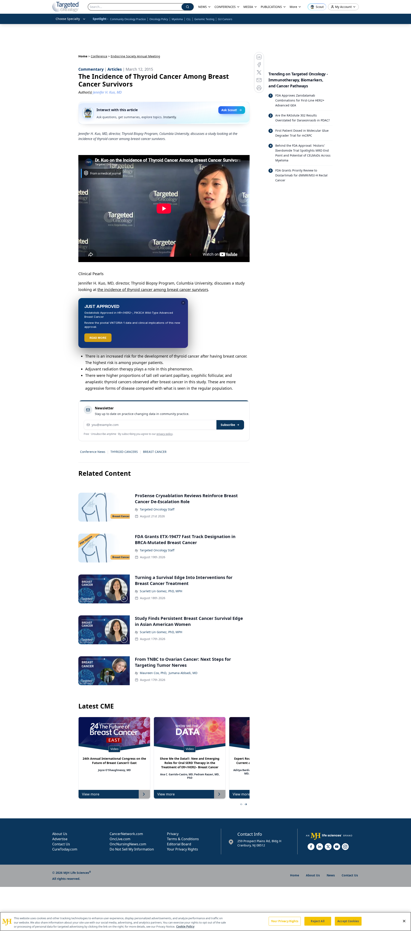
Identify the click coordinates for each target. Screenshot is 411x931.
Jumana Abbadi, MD (183, 673)
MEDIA (248, 7)
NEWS (202, 7)
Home (82, 56)
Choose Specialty (68, 19)
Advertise (59, 839)
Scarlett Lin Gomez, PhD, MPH (161, 591)
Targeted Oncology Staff (157, 509)
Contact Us (61, 844)
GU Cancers (225, 19)
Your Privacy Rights (182, 849)
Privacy (173, 833)
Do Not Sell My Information (132, 849)
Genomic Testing (204, 19)
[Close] (404, 921)
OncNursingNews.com (128, 844)
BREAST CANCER (155, 452)
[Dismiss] (183, 303)
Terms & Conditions (183, 839)
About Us (59, 833)
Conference (99, 56)
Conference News (92, 452)
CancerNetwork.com (126, 833)
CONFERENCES (225, 7)
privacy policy (164, 434)
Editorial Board (179, 844)
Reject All (317, 921)
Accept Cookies (348, 921)
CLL (188, 19)
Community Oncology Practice (128, 19)
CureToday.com (64, 849)
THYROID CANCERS (124, 452)
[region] (205, 921)
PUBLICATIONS (271, 7)
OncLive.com (120, 839)
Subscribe (228, 425)
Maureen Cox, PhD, (153, 673)
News (331, 875)
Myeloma (177, 19)
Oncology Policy (158, 19)
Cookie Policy (185, 926)
